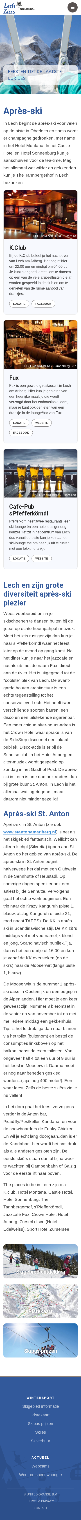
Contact (40, 1508)
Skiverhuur (40, 1441)
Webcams (41, 1466)
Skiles (40, 1432)
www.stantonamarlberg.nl (29, 832)
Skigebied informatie (40, 1406)
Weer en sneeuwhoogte (40, 1474)
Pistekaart (41, 1415)
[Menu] (73, 7)
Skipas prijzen (40, 1423)
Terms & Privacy (40, 1501)
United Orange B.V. (42, 1494)
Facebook (43, 303)
